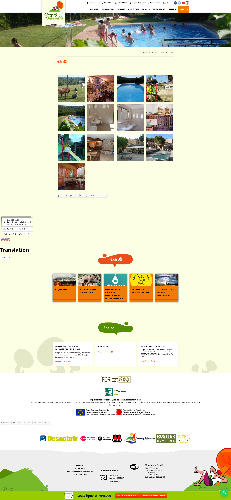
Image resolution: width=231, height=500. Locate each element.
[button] (224, 493)
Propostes (103, 346)
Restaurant (159, 9)
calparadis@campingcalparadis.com (20, 234)
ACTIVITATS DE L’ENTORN (154, 346)
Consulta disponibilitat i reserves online (94, 495)
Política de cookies (79, 474)
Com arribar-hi (94, 3)
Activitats (133, 9)
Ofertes (184, 9)
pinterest (187, 3)
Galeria (172, 9)
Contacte (79, 465)
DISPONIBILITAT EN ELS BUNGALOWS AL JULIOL (67, 348)
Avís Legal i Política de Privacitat (80, 471)
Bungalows (108, 9)
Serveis (121, 9)
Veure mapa (113, 481)
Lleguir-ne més (61, 361)
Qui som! (94, 9)
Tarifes (146, 9)
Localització (79, 468)
